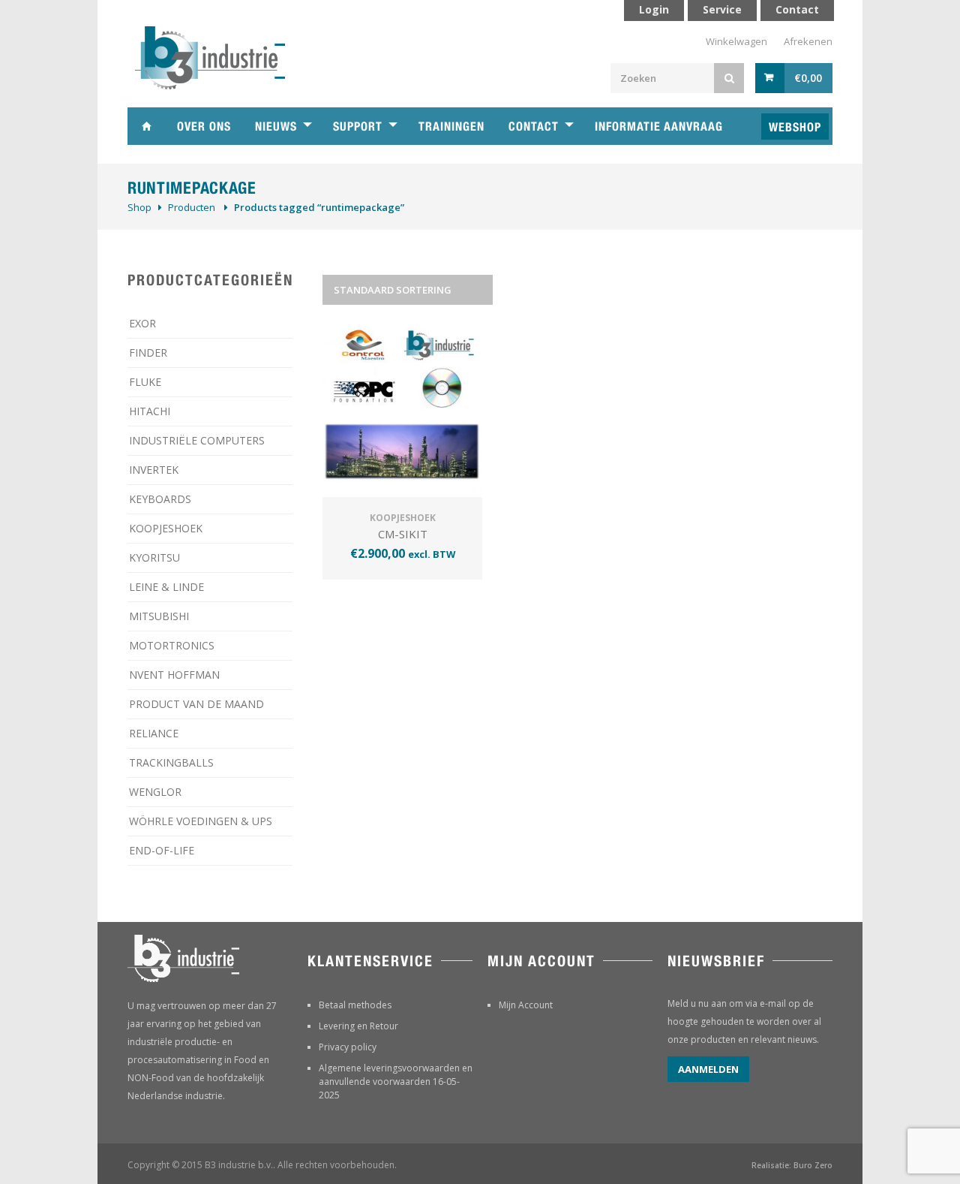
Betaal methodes (355, 1005)
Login (654, 9)
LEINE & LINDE (166, 587)
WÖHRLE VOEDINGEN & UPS (200, 821)
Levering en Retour (358, 1026)
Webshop (795, 127)
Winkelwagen (736, 41)
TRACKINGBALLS (171, 762)
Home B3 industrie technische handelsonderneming (146, 126)
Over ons (204, 126)
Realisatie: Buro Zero (792, 1165)
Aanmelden (708, 1069)
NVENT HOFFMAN (174, 674)
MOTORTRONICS (171, 645)
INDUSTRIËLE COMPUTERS (197, 440)
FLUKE (145, 382)
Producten (191, 207)
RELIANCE (153, 733)
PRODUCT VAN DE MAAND (196, 704)
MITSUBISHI (159, 616)
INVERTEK (153, 469)
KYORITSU (154, 557)
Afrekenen (808, 41)
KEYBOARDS (160, 499)
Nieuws (276, 126)
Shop (140, 207)
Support (357, 126)
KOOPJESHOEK (165, 528)
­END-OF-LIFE (161, 850)
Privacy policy (347, 1047)
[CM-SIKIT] (402, 410)
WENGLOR (155, 792)
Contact (533, 126)
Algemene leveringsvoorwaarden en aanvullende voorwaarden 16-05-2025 (395, 1081)
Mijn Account (526, 1005)
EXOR (142, 323)
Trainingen (451, 126)
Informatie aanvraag (659, 126)
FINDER (148, 352)
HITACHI (149, 411)
